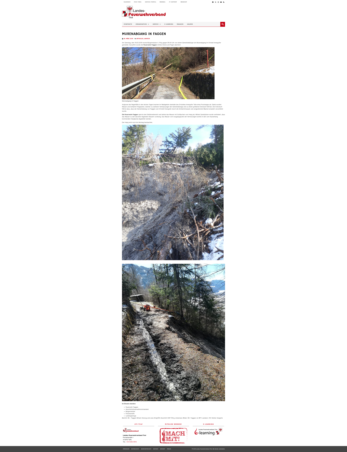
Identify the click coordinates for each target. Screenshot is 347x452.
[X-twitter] (215, 2)
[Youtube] (221, 2)
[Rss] (223, 2)
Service (155, 24)
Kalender (127, 2)
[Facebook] (212, 2)
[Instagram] (218, 2)
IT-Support (173, 2)
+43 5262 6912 (131, 442)
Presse (169, 449)
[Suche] (223, 24)
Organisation (141, 24)
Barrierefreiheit (146, 449)
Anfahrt (162, 449)
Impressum (126, 449)
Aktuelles (139, 39)
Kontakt (155, 449)
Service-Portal (150, 2)
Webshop (184, 2)
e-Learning (168, 24)
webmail (162, 2)
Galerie (190, 24)
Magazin (180, 24)
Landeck (147, 39)
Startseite (128, 24)
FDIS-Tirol (137, 2)
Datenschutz (135, 449)
